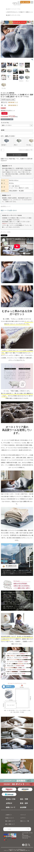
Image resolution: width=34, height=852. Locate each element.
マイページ (23, 814)
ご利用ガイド (8, 814)
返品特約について (5, 206)
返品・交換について (10, 824)
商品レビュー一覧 (24, 821)
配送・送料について (10, 821)
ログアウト (23, 818)
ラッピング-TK (5, 122)
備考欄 (2, 130)
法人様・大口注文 (25, 2)
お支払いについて (9, 818)
